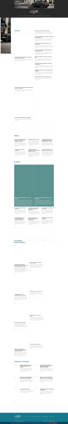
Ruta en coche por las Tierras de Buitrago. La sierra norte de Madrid (46, 378)
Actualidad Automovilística (44, 416)
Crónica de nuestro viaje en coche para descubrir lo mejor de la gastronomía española (46, 366)
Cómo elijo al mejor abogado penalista (35, 344)
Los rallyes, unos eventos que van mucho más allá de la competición (33, 208)
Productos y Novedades (37, 416)
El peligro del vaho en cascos (33, 139)
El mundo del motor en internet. (20, 322)
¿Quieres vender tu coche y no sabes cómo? (43, 76)
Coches (26, 416)
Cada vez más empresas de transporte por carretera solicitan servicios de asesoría (20, 350)
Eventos (29, 416)
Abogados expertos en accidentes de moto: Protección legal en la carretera (34, 150)
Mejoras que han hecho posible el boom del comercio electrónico (26, 378)
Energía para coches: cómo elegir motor (42, 30)
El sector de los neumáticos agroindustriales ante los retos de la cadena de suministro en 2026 (21, 265)
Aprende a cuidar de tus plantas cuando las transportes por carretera (26, 366)
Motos (32, 416)
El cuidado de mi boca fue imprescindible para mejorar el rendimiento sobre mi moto (47, 140)
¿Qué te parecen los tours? (25, 389)
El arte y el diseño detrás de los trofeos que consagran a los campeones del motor (20, 140)
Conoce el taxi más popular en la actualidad (22, 117)
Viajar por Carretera (51, 416)
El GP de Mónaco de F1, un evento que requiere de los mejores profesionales (19, 218)
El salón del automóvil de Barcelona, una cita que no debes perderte (33, 218)
